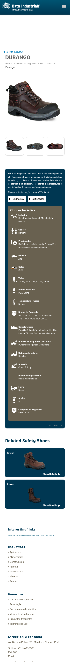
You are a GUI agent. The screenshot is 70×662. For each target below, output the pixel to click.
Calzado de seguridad (25, 63)
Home (8, 63)
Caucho (22, 355)
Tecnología (15, 604)
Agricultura (15, 552)
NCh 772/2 (30, 318)
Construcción (24, 217)
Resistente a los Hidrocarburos (32, 247)
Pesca (13, 581)
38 (19, 281)
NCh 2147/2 (41, 318)
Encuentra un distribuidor (23, 609)
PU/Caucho (23, 292)
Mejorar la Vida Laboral (22, 614)
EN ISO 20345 (41, 315)
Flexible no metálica (27, 378)
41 (30, 281)
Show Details (50, 474)
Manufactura (47, 217)
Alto (20, 258)
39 (23, 281)
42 (34, 281)
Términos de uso (19, 623)
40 (27, 281)
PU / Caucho (46, 63)
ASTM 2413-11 (25, 315)
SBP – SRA (24, 412)
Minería (21, 221)
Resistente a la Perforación (42, 244)
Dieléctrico (23, 244)
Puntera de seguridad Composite (33, 344)
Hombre (22, 232)
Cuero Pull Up (24, 367)
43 (37, 281)
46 (48, 281)
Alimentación (16, 557)
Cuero (21, 389)
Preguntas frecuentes (21, 619)
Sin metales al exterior (44, 333)
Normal (21, 304)
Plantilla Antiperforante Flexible (33, 329)
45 (44, 281)
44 (41, 281)
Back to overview (14, 52)
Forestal (36, 217)
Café (20, 270)
